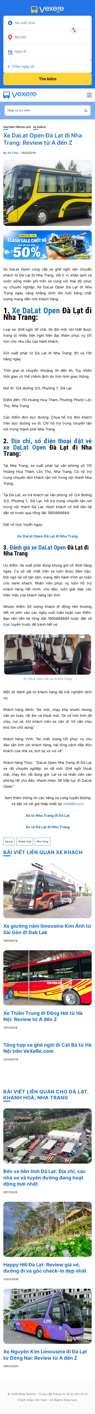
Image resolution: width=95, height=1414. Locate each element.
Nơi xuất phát (25, 23)
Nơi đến (21, 37)
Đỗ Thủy (13, 152)
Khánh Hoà (24, 841)
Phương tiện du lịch (17, 127)
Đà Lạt (9, 841)
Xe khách (39, 127)
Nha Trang (42, 841)
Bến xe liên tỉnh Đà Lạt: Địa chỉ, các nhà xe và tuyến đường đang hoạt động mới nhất (44, 1177)
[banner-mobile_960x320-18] (47, 244)
